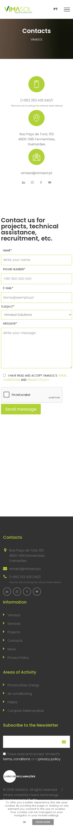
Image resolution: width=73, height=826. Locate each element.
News (12, 649)
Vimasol (14, 615)
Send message (20, 409)
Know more (43, 822)
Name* (7, 250)
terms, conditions (16, 759)
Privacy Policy (18, 657)
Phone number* (14, 269)
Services (14, 623)
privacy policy (38, 380)
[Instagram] (32, 182)
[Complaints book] (19, 776)
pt (56, 9)
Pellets (12, 702)
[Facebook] (41, 182)
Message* (10, 323)
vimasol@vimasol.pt (37, 173)
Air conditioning (20, 693)
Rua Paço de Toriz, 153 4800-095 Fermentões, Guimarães (36, 139)
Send (64, 742)
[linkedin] (23, 182)
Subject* (8, 306)
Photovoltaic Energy (23, 685)
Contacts (15, 640)
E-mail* (8, 288)
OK (24, 822)
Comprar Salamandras (26, 710)
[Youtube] (49, 182)
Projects (14, 632)
